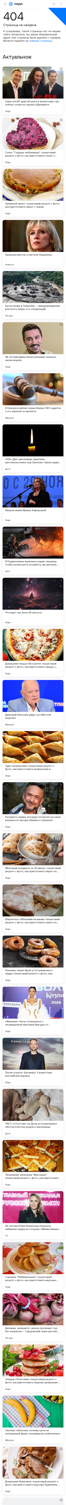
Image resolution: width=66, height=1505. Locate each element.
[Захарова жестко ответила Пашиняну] (33, 244)
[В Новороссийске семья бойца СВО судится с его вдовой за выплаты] (33, 397)
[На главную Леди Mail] (17, 4)
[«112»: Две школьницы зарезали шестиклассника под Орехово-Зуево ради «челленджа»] (33, 448)
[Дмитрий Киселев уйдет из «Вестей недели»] (33, 704)
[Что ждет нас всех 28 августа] (33, 602)
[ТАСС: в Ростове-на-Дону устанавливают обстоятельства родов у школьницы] (33, 1113)
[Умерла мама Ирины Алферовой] (33, 499)
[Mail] (11, 4)
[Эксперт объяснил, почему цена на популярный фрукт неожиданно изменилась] (33, 1420)
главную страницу (40, 40)
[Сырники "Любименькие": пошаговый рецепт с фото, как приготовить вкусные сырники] (33, 1266)
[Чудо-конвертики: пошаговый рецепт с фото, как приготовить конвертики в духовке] (33, 755)
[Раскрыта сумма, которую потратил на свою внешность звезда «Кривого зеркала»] (33, 806)
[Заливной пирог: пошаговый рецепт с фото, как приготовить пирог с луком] (33, 193)
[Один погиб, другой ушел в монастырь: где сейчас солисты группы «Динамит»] (33, 91)
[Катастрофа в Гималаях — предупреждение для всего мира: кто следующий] (33, 295)
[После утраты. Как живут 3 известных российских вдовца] (33, 1062)
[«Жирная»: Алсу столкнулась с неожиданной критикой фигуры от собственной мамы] (33, 1011)
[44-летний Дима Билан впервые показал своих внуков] (33, 346)
